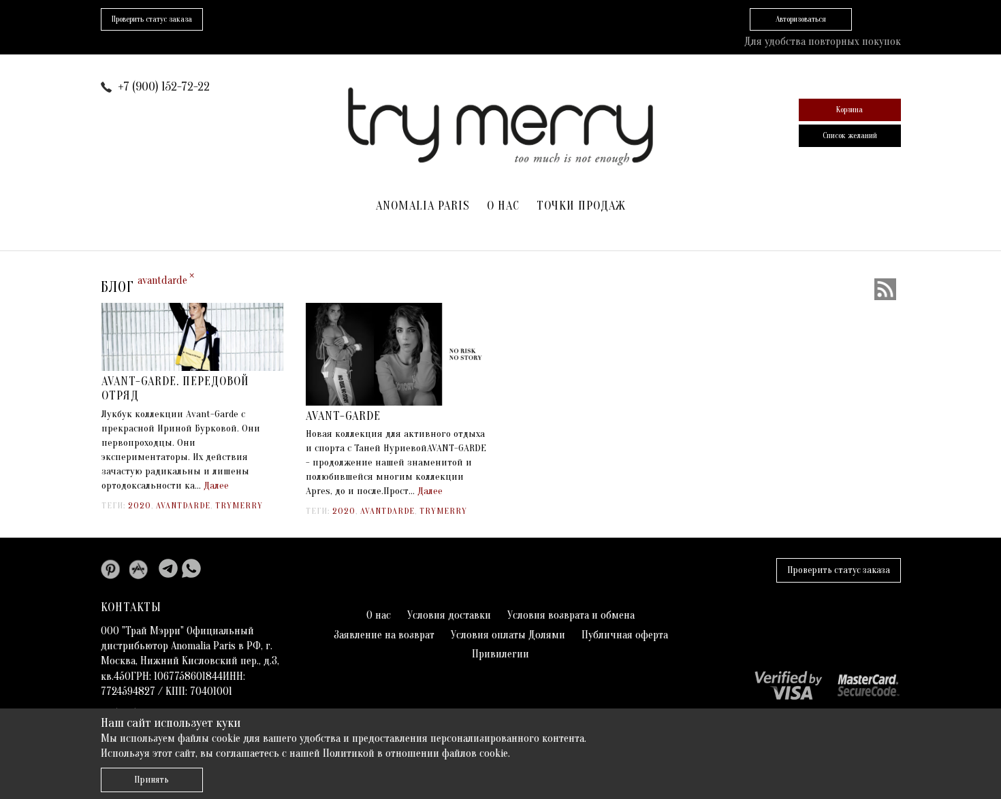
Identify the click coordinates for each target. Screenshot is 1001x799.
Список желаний (850, 135)
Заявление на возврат (384, 635)
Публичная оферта (625, 635)
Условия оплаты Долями (508, 635)
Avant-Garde (343, 416)
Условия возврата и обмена (571, 615)
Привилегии (500, 654)
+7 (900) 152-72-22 (164, 87)
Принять (151, 779)
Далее (216, 485)
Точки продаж (581, 206)
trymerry (239, 505)
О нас (503, 206)
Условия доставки (449, 615)
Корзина (849, 109)
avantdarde (183, 505)
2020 (139, 505)
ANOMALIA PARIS (423, 206)
